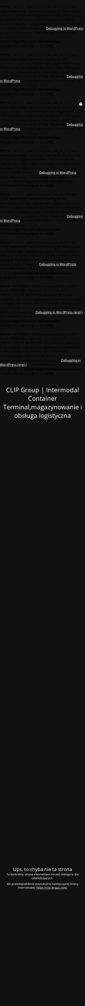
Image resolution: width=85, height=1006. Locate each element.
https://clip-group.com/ (51, 887)
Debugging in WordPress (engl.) (59, 312)
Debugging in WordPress (64, 28)
